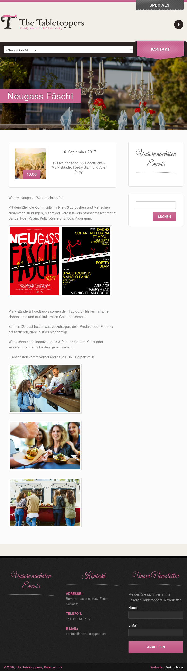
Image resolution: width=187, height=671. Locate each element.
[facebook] (178, 24)
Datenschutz (53, 667)
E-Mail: (133, 625)
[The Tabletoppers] (44, 40)
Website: (166, 667)
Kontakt (160, 49)
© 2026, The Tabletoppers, (24, 667)
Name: (133, 607)
